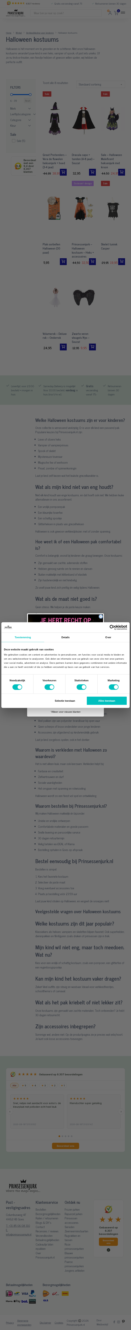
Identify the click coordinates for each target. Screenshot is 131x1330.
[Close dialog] (101, 616)
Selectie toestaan (65, 700)
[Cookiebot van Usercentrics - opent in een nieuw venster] (112, 627)
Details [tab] (65, 637)
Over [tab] (108, 637)
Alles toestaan (106, 700)
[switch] (49, 687)
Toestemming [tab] (23, 637)
